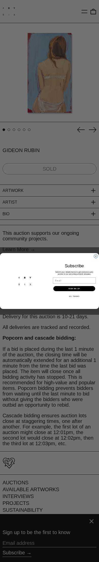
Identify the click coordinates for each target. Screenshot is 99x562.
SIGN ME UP (74, 288)
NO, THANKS (74, 296)
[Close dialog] (96, 256)
